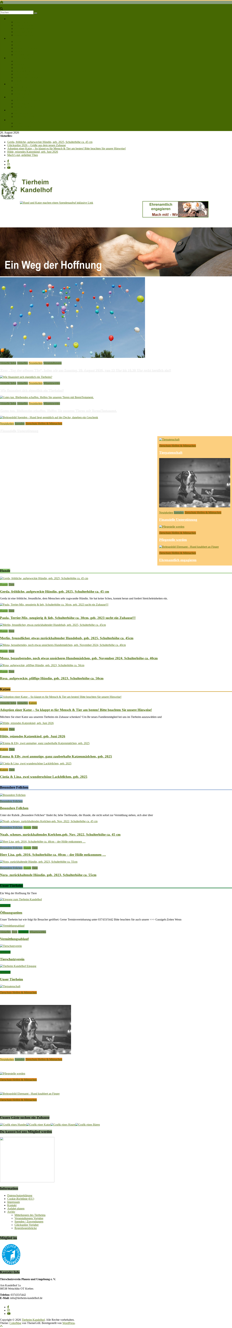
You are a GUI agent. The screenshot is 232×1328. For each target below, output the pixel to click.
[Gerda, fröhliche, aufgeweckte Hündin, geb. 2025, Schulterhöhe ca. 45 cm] (44, 578)
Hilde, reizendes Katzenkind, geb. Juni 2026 (32, 151)
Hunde (18, 41)
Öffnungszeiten (23, 31)
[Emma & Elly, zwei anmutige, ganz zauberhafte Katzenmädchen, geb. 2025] (45, 743)
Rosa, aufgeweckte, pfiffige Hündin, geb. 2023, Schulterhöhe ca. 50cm (51, 678)
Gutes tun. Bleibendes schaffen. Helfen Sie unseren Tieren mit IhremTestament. (58, 410)
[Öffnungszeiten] (21, 899)
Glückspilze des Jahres (27, 100)
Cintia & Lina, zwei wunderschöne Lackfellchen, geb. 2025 (43, 777)
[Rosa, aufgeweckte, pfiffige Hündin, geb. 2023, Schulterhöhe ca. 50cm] (42, 665)
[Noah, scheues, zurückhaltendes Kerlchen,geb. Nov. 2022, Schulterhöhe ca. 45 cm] (49, 821)
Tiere (10, 38)
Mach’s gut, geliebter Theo (22, 155)
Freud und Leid (16, 97)
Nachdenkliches (23, 113)
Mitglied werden (23, 35)
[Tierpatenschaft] (169, 439)
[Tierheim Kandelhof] (1, 2)
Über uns (12, 18)
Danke (18, 61)
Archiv (11, 1211)
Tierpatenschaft (23, 67)
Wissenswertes (22, 93)
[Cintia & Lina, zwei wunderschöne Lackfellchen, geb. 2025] (35, 763)
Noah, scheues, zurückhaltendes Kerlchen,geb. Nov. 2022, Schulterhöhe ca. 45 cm (60, 834)
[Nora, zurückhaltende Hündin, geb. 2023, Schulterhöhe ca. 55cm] (38, 861)
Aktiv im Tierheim (25, 74)
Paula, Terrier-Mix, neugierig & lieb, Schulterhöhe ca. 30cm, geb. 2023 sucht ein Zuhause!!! (68, 618)
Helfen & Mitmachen (19, 57)
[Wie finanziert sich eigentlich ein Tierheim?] (26, 377)
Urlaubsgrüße (22, 103)
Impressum (13, 1202)
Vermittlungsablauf (25, 28)
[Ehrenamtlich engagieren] (189, 546)
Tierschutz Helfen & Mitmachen (43, 423)
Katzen (18, 44)
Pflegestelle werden (25, 70)
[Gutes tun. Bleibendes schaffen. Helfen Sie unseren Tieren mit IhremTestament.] (47, 397)
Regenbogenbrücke (25, 106)
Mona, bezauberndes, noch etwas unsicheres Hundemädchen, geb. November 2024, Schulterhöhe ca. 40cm (79, 658)
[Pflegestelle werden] (171, 526)
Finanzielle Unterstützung (19, 431)
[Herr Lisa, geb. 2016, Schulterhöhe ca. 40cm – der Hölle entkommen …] (43, 841)
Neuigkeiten (36, 363)
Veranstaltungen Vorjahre (28, 1218)
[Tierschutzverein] (11, 945)
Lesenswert (13, 110)
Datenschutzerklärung (19, 1195)
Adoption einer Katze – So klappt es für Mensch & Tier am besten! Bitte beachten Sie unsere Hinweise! (66, 148)
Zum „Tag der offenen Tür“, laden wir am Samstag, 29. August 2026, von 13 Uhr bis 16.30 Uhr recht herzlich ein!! (85, 370)
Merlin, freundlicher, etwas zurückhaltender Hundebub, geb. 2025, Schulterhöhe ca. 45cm (66, 638)
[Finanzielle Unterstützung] (49, 417)
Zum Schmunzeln (24, 116)
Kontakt (11, 119)
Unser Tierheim (23, 22)
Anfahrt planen (23, 126)
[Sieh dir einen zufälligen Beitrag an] (1, 5)
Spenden (19, 64)
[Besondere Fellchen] (13, 795)
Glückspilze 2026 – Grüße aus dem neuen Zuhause (36, 145)
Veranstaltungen (23, 90)
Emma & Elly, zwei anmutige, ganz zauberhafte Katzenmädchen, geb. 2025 (56, 756)
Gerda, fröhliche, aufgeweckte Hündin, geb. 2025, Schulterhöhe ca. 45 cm (49, 142)
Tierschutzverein (23, 25)
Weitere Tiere (22, 51)
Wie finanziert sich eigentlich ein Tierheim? (32, 390)
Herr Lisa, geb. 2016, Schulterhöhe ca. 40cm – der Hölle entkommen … (53, 855)
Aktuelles (12, 84)
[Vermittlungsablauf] (12, 925)
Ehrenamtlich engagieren (28, 77)
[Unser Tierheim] (18, 966)
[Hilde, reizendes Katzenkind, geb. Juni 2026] (27, 723)
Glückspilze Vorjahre (26, 1224)
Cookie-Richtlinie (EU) (20, 1198)
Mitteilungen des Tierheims (29, 1215)
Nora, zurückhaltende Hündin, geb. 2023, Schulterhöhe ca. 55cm (48, 875)
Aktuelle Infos (22, 87)
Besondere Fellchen (25, 48)
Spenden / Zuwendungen (28, 1221)
